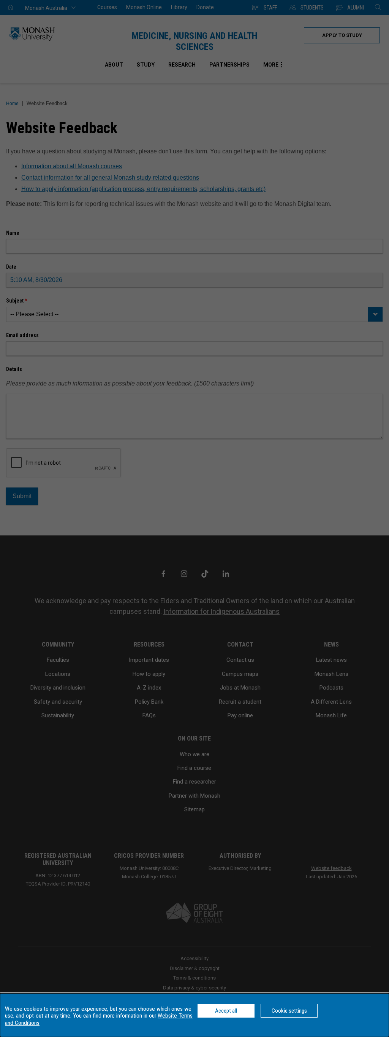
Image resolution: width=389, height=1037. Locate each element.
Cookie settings (289, 1010)
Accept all (226, 1010)
